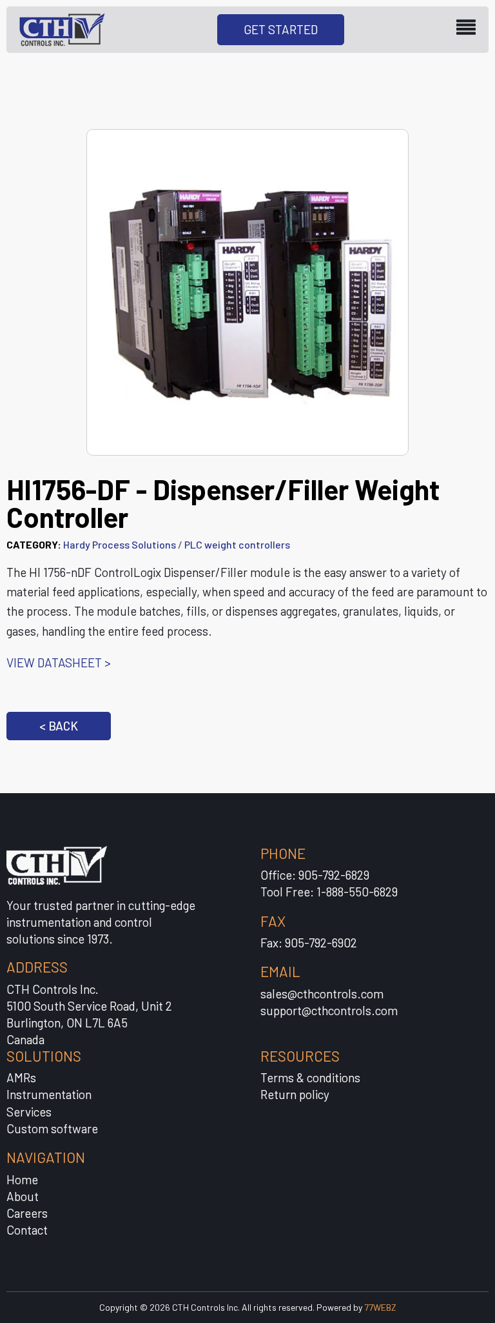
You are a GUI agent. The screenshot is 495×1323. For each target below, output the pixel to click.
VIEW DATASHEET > (58, 662)
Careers (27, 1213)
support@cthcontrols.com (329, 1010)
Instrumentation (49, 1094)
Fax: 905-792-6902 (308, 942)
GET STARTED (281, 29)
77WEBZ (380, 1307)
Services (29, 1111)
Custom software (52, 1128)
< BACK (58, 725)
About (22, 1196)
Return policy (294, 1094)
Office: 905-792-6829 (314, 874)
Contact (27, 1229)
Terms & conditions (310, 1077)
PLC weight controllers (237, 544)
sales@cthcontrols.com (321, 993)
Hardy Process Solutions (119, 544)
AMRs (21, 1077)
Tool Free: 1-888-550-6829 (329, 891)
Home (22, 1179)
